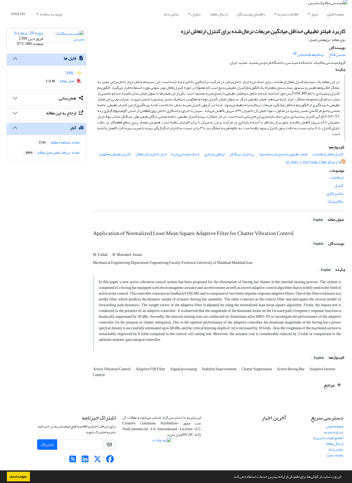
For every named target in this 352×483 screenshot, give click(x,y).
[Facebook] (110, 460)
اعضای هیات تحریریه (328, 437)
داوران (196, 14)
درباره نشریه (333, 432)
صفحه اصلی (335, 14)
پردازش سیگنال (241, 154)
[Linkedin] (85, 460)
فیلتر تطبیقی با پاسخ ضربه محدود (283, 154)
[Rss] (73, 460)
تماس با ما (171, 14)
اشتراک (47, 444)
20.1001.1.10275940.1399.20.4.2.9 (312, 162)
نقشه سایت (334, 455)
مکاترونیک (335, 201)
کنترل (338, 185)
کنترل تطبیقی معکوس (115, 154)
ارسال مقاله (218, 14)
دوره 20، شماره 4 (28, 33)
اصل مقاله (60, 81)
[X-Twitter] (97, 460)
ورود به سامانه (51, 14)
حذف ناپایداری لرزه (185, 154)
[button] (231, 477)
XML (70, 73)
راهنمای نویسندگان (251, 14)
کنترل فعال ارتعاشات (327, 154)
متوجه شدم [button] (18, 476)
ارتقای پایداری (214, 154)
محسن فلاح (337, 54)
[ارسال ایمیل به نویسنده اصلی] (295, 53)
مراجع (329, 385)
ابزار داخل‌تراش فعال (151, 154)
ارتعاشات (336, 177)
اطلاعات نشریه (287, 14)
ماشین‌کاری (334, 193)
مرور (314, 14)
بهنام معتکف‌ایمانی (310, 54)
